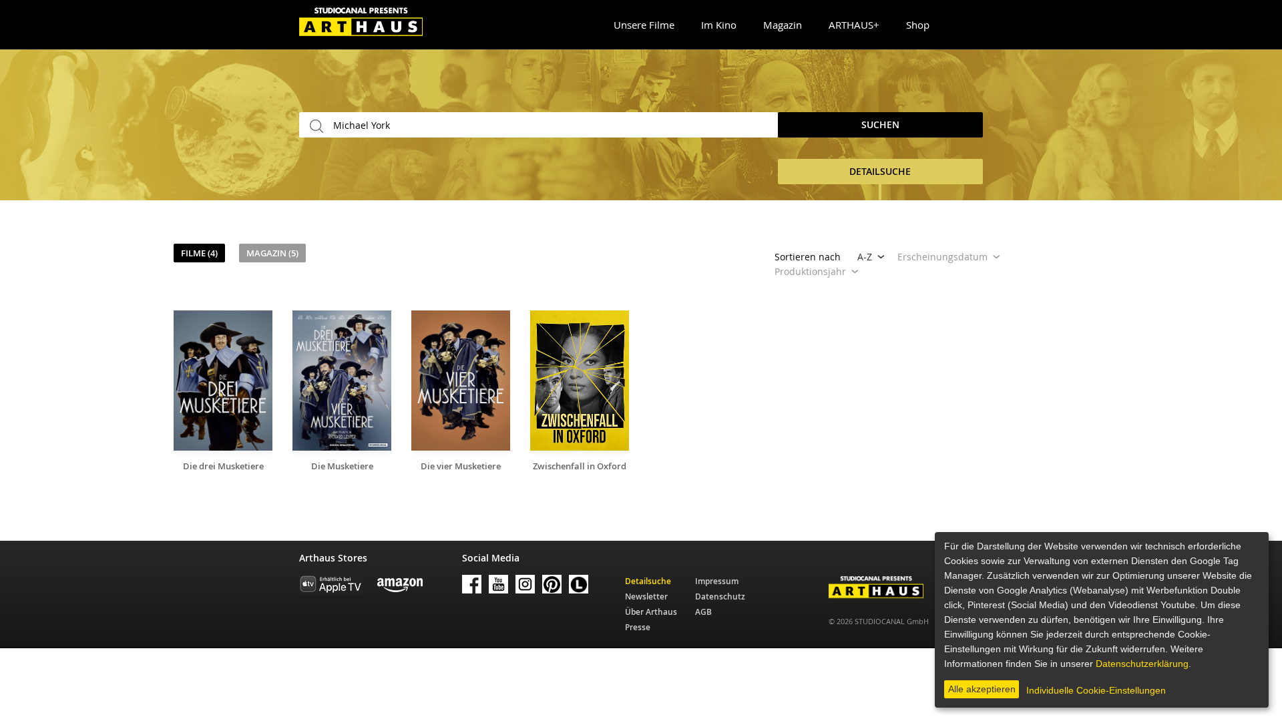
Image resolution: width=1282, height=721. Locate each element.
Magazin (782, 24)
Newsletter (646, 596)
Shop (917, 24)
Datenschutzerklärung (1142, 663)
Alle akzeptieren (982, 689)
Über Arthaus (651, 612)
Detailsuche (648, 581)
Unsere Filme (644, 24)
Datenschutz (720, 596)
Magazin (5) (272, 253)
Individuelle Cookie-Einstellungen (1096, 690)
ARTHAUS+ (854, 24)
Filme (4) (199, 253)
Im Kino (718, 24)
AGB (703, 612)
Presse (637, 627)
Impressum (716, 581)
